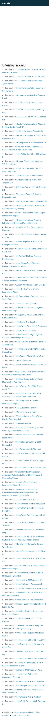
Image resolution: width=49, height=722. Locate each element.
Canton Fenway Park (20, 412)
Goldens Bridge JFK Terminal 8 (24, 681)
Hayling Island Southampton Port (25, 142)
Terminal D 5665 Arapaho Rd (24, 580)
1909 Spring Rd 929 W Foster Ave (26, 326)
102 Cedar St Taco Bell (21, 322)
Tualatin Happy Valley (21, 303)
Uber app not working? (24, 712)
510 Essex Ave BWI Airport (23, 449)
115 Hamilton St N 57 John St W (25, 640)
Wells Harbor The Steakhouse (24, 599)
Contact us (25, 715)
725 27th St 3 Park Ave (21, 407)
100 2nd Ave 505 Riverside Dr (24, 131)
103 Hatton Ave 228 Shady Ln (24, 175)
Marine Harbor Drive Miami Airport (26, 201)
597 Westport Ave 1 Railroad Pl (24, 685)
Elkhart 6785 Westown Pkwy (23, 670)
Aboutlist (6, 3)
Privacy (15, 715)
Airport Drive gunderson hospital (25, 284)
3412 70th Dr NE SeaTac (22, 499)
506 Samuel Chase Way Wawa (24, 356)
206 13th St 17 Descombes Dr (24, 584)
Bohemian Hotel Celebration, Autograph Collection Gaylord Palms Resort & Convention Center (22, 474)
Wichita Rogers (18, 360)
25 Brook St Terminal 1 (21, 330)
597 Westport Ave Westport (23, 696)
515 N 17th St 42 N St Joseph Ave (26, 588)
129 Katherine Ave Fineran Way (25, 503)
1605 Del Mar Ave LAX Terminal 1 (25, 76)
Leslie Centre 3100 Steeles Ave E (25, 467)
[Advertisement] (24, 34)
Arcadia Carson (18, 423)
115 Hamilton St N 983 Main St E (25, 658)
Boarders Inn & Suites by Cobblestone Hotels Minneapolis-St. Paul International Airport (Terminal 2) (20, 492)
